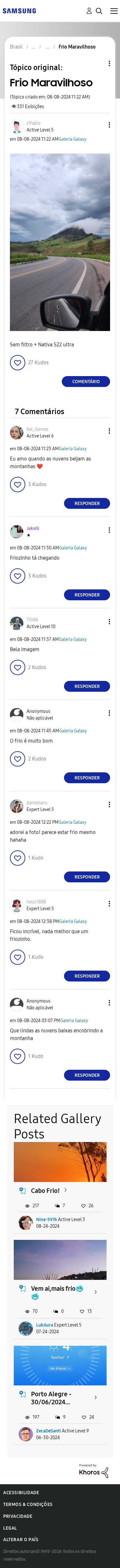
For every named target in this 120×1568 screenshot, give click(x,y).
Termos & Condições (28, 1504)
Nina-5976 (46, 1219)
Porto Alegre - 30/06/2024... (51, 1398)
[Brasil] (19, 10)
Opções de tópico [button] (98, 63)
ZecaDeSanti (48, 1431)
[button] (98, 125)
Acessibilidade (21, 1492)
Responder (87, 503)
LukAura (44, 1325)
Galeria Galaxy (72, 139)
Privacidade (18, 1516)
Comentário (86, 381)
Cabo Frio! (45, 1190)
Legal (10, 1528)
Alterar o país (20, 1539)
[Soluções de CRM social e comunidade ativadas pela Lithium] (93, 1471)
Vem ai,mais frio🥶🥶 (57, 1292)
